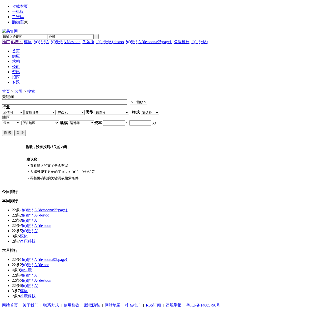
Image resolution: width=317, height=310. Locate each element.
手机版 (18, 11)
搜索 (31, 91)
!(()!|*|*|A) (199, 42)
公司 (19, 91)
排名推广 (133, 305)
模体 (28, 42)
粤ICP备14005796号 (203, 305)
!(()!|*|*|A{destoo (110, 42)
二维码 (18, 17)
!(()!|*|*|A (41, 42)
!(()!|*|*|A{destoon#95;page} (149, 42)
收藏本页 (20, 6)
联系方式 (51, 305)
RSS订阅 (153, 305)
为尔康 (88, 42)
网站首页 (10, 305)
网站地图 (113, 305)
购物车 (18, 22)
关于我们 (30, 305)
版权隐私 (92, 305)
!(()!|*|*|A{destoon (65, 42)
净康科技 (181, 42)
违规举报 (174, 305)
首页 (6, 91)
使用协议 (71, 305)
